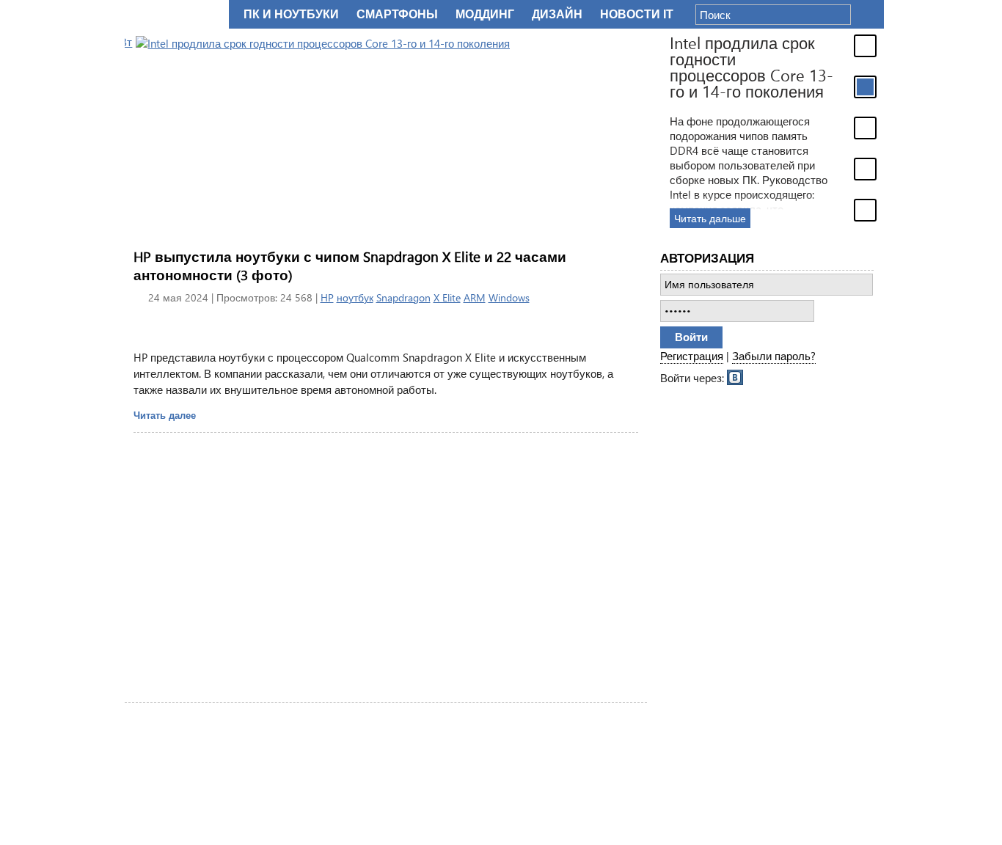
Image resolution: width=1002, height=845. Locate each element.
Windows (509, 297)
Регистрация (691, 355)
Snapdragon (403, 297)
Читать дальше (699, 218)
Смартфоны (397, 14)
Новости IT (636, 14)
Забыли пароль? (774, 355)
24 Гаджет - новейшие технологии (174, 14)
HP (327, 297)
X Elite (447, 297)
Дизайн (557, 14)
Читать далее (165, 415)
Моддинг (485, 14)
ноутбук (355, 297)
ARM (475, 297)
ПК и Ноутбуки (291, 14)
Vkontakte (736, 376)
